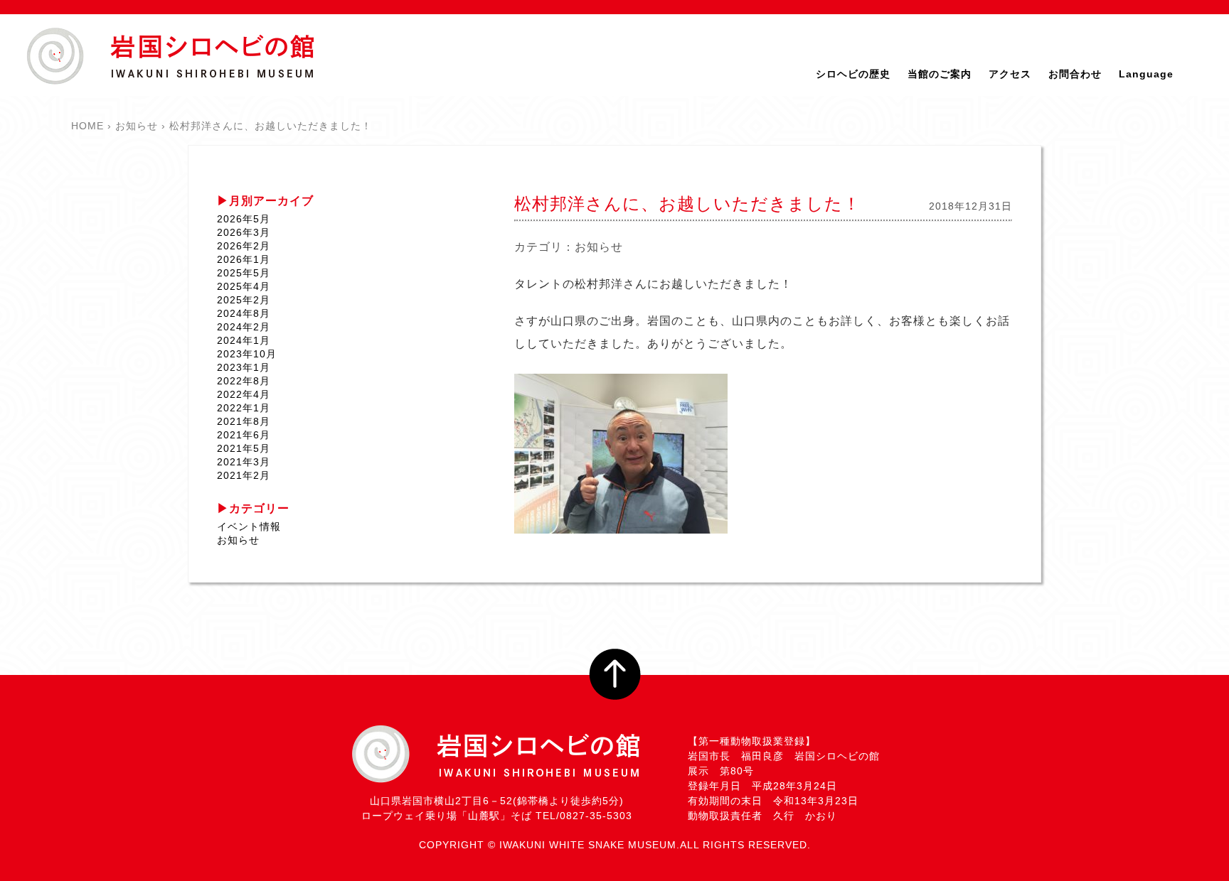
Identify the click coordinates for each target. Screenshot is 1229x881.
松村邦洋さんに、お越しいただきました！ (687, 203)
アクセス (1010, 74)
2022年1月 (243, 408)
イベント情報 (249, 526)
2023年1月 (243, 367)
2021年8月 (243, 421)
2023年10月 (247, 354)
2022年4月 (243, 394)
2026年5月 (243, 219)
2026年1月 (243, 259)
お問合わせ (1075, 74)
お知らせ (599, 247)
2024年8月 (243, 313)
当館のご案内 (940, 74)
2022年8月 (243, 381)
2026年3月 (243, 232)
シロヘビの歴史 (853, 74)
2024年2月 (243, 327)
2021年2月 (243, 475)
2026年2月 (243, 246)
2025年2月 (243, 300)
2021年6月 (243, 434)
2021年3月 (243, 461)
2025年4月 (243, 286)
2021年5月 (243, 448)
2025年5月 (243, 273)
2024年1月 (243, 340)
